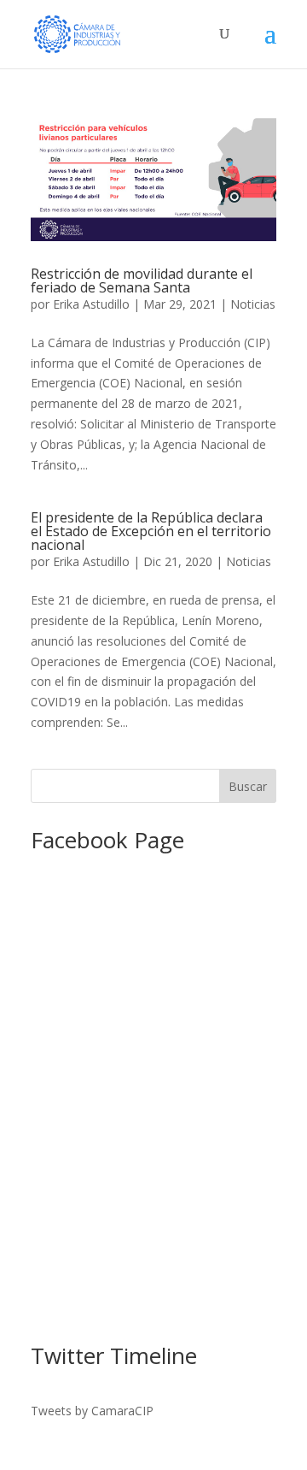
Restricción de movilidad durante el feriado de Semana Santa (141, 280)
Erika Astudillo (91, 304)
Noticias (252, 304)
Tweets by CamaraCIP (92, 1410)
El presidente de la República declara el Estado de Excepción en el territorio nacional (151, 531)
